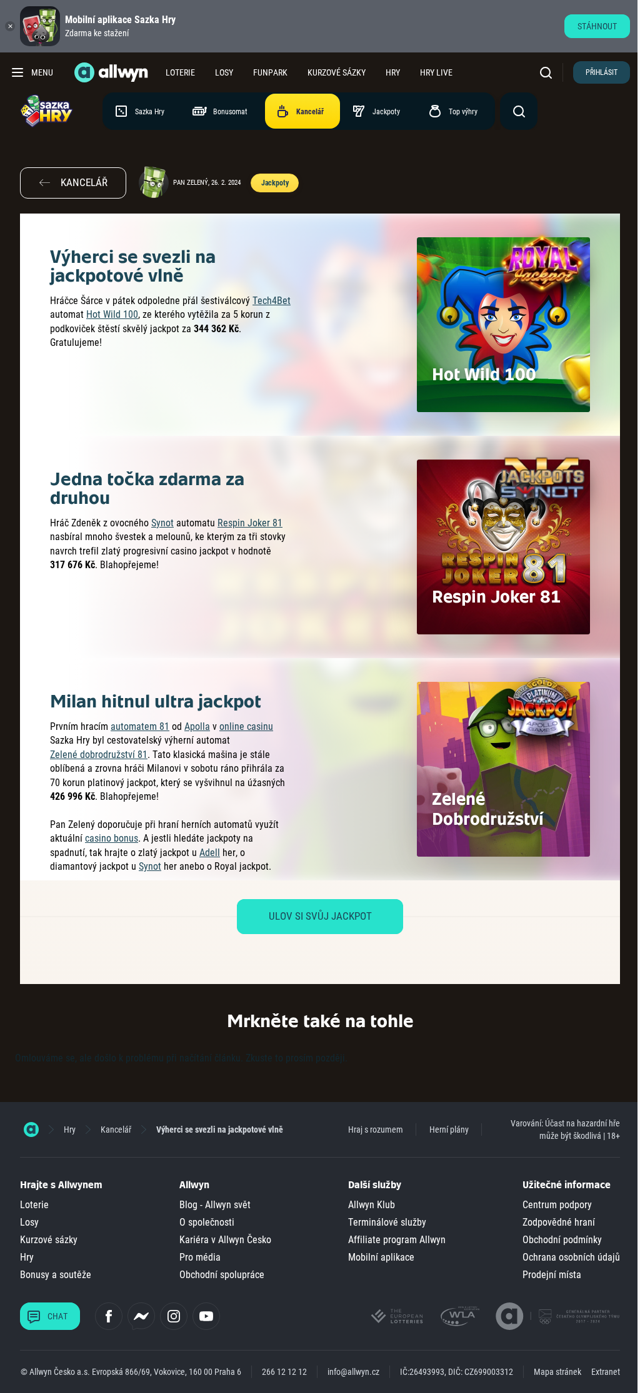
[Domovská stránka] (31, 1129)
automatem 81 (140, 726)
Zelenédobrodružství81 (99, 754)
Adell (209, 853)
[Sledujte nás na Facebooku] (108, 1316)
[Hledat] (548, 72)
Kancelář (116, 1130)
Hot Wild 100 (112, 314)
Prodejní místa (551, 1275)
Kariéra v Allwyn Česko (225, 1240)
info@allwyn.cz (353, 1372)
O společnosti (206, 1222)
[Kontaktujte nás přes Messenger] (141, 1316)
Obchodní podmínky (562, 1240)
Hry (393, 72)
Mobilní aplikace (381, 1257)
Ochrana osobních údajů (571, 1257)
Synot (162, 523)
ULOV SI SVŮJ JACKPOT (320, 916)
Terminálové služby (387, 1222)
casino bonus (111, 838)
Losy (224, 72)
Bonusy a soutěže (55, 1275)
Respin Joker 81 (250, 523)
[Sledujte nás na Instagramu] (174, 1316)
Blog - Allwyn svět (215, 1205)
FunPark (270, 72)
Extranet (605, 1372)
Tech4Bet (271, 301)
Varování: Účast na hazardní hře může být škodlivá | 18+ (565, 1129)
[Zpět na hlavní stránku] (112, 72)
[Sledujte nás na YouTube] (206, 1316)
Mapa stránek (557, 1372)
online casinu (246, 726)
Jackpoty (275, 183)
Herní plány (449, 1130)
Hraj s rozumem (375, 1130)
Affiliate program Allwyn (397, 1240)
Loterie (180, 72)
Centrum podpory (557, 1205)
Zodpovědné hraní (558, 1222)
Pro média (200, 1257)
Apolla (197, 726)
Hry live (436, 72)
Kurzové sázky (337, 72)
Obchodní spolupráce (221, 1275)
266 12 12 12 (284, 1372)
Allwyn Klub (371, 1205)
